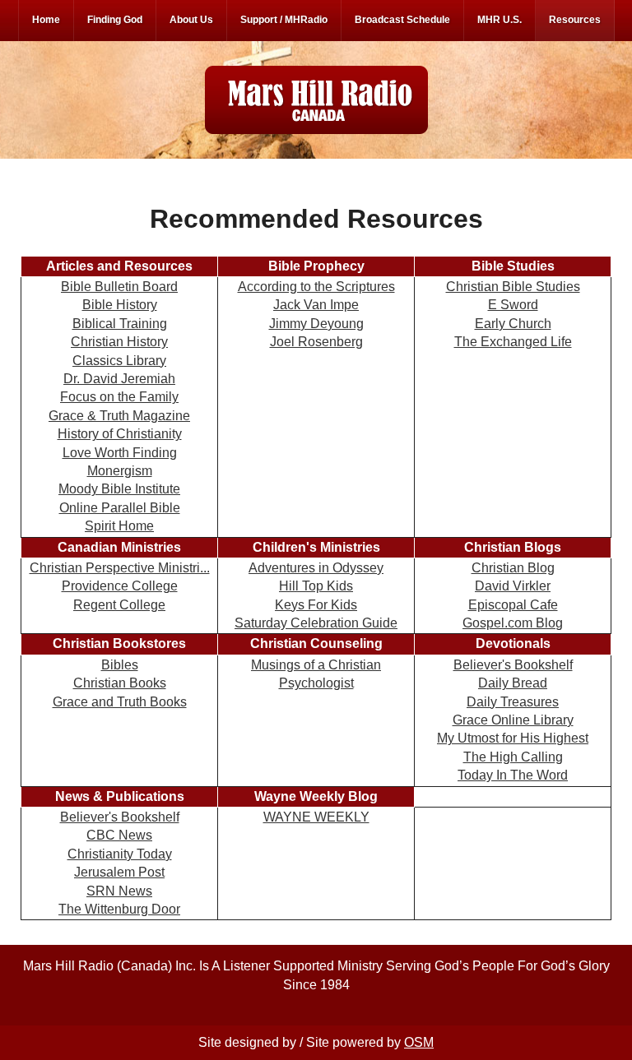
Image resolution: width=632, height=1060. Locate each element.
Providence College (120, 586)
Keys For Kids (316, 605)
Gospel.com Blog (512, 623)
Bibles (119, 665)
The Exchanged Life (513, 342)
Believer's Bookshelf (513, 665)
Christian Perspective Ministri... (120, 568)
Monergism (119, 471)
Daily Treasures (513, 702)
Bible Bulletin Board (119, 287)
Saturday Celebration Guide (316, 623)
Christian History (119, 342)
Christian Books (119, 683)
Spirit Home (119, 526)
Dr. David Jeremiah (119, 379)
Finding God (114, 20)
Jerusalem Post (119, 872)
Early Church (513, 324)
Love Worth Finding (120, 453)
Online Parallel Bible (119, 508)
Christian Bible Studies (513, 287)
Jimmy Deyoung (316, 324)
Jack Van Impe (316, 305)
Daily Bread (512, 683)
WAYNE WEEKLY (316, 817)
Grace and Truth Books (120, 702)
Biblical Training (119, 324)
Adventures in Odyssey (316, 568)
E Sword (513, 305)
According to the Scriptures (316, 287)
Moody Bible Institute (119, 489)
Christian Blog (513, 568)
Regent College (119, 605)
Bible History (119, 305)
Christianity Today (119, 854)
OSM (419, 1042)
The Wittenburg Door (119, 909)
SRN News (119, 891)
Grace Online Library (513, 720)
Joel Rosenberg (316, 342)
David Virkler (513, 586)
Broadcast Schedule (402, 20)
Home (46, 20)
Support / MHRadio (284, 20)
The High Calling (513, 757)
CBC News (119, 835)
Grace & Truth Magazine (119, 416)
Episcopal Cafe (513, 605)
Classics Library (119, 361)
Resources (575, 20)
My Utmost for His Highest (512, 738)
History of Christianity (120, 434)
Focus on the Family (119, 397)
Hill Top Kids (316, 586)
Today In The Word (513, 775)
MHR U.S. (499, 20)
